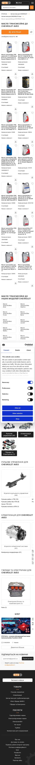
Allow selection (17, 413)
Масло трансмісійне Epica (24, 313)
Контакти (18, 758)
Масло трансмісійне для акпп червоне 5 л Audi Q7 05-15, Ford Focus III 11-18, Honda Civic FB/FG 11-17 (8, 267)
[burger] (32, 3)
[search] (32, 7)
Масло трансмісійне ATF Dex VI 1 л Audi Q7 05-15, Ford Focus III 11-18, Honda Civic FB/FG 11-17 (26, 57)
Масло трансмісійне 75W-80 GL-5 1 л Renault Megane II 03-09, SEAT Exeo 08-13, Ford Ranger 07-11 (9, 231)
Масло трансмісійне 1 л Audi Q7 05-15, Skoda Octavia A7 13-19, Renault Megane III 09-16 (25, 127)
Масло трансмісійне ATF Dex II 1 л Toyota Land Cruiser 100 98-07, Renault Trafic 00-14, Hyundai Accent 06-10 (26, 231)
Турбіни (17, 727)
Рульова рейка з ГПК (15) (9, 499)
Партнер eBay (17, 760)
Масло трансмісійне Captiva (24, 305)
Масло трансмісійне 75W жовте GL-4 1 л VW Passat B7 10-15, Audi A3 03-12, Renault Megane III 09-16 (9, 57)
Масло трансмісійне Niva (24, 329)
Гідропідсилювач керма (17, 715)
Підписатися (27, 658)
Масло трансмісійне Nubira (7, 337)
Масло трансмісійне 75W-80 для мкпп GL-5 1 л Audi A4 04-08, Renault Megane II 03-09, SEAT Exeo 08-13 (9, 198)
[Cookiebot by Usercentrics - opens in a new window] (25, 345)
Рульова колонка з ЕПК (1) (10, 506)
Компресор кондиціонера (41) (11, 552)
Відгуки (17, 755)
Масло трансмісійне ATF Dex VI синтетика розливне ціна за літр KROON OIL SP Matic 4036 (25, 92)
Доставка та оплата (17, 742)
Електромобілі (17, 721)
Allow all (17, 408)
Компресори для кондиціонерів (17, 731)
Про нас (17, 739)
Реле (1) (4, 607)
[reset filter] (31, 32)
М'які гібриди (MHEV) (17, 701)
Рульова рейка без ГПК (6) (10, 501)
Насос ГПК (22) (6, 504)
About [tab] (29, 350)
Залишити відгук (17, 680)
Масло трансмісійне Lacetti (24, 321)
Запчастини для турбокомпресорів (17, 698)
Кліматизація (17, 695)
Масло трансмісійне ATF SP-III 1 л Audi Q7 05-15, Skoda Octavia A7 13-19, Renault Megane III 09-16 (8, 92)
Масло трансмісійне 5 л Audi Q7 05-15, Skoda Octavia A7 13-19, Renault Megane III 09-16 (25, 198)
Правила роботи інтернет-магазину (17, 744)
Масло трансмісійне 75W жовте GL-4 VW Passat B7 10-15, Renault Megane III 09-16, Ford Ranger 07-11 (9, 127)
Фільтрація (16, 32)
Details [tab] (17, 350)
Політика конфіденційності (17, 747)
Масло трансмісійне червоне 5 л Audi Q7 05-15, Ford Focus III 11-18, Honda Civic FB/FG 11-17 (25, 267)
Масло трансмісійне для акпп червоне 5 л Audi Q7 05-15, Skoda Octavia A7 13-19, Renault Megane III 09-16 (25, 160)
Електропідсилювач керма (17, 718)
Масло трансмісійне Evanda (7, 321)
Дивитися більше (17, 647)
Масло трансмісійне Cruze (7, 313)
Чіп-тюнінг (17, 724)
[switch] (30, 388)
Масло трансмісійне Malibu (7, 329)
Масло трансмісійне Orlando (24, 337)
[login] (16, 42)
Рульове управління (17, 692)
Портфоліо (17, 752)
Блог (17, 750)
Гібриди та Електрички (17, 704)
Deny (17, 419)
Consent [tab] (6, 350)
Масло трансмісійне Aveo (7, 305)
